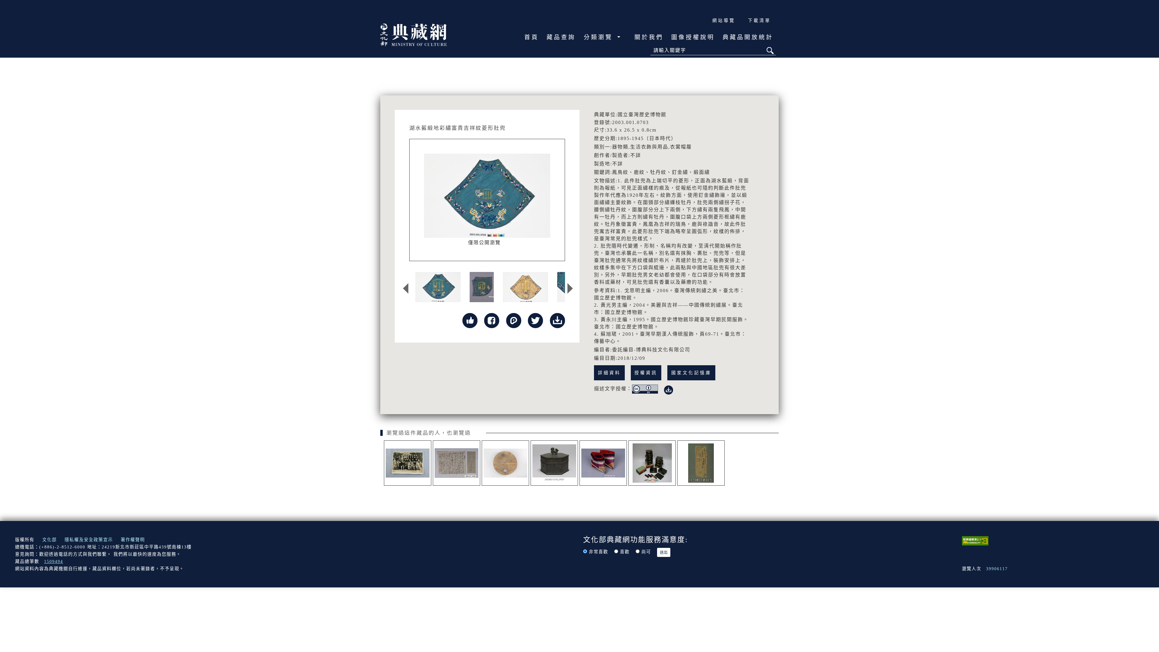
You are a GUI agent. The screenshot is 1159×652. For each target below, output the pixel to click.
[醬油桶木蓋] (505, 463)
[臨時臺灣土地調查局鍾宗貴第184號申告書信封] (701, 463)
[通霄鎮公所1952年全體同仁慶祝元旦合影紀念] (407, 463)
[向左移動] (406, 289)
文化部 (49, 539)
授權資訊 (645, 372)
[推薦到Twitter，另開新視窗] (535, 320)
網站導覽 (723, 20)
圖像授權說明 (693, 37)
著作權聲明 (133, 539)
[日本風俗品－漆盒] (652, 463)
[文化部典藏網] (413, 34)
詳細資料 (609, 372)
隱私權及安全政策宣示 (89, 539)
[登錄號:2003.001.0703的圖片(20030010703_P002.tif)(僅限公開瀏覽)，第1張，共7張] (438, 287)
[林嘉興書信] (456, 463)
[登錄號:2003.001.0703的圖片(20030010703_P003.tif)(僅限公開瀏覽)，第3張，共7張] (525, 287)
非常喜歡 (598, 551)
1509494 (53, 561)
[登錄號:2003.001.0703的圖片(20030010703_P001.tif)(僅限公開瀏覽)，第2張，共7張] (482, 287)
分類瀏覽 (600, 37)
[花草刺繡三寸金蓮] (603, 463)
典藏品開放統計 (748, 37)
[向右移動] (570, 289)
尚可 (646, 551)
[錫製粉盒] (554, 463)
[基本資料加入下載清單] (557, 320)
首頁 (531, 37)
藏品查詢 (561, 37)
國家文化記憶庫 (691, 372)
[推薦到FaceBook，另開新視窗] (491, 320)
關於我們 (648, 37)
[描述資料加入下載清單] (668, 388)
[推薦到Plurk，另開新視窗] (513, 320)
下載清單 (759, 20)
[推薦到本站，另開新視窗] (469, 320)
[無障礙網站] (975, 540)
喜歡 (625, 551)
